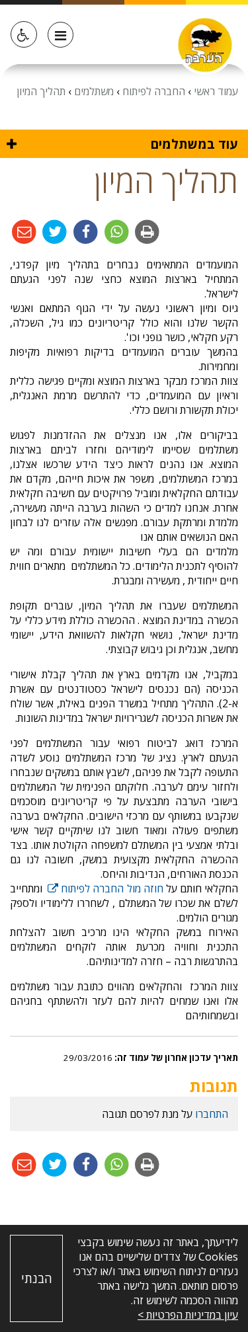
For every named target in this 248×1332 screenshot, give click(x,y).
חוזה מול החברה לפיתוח (105, 888)
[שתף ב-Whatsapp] (115, 231)
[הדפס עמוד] (146, 231)
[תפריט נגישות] (24, 34)
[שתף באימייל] (24, 231)
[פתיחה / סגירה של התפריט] (60, 35)
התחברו (211, 1114)
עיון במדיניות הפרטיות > (188, 1315)
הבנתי (36, 1278)
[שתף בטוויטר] (53, 231)
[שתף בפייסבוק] (84, 231)
